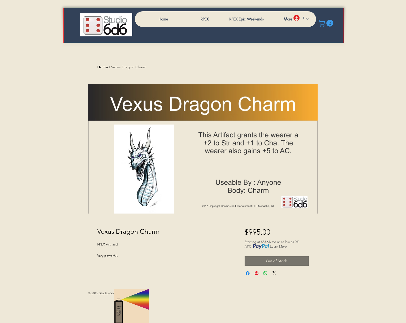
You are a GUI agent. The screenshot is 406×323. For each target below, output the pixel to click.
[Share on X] (274, 273)
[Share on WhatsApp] (265, 273)
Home (102, 67)
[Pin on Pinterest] (256, 273)
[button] (326, 23)
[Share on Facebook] (247, 273)
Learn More (278, 246)
